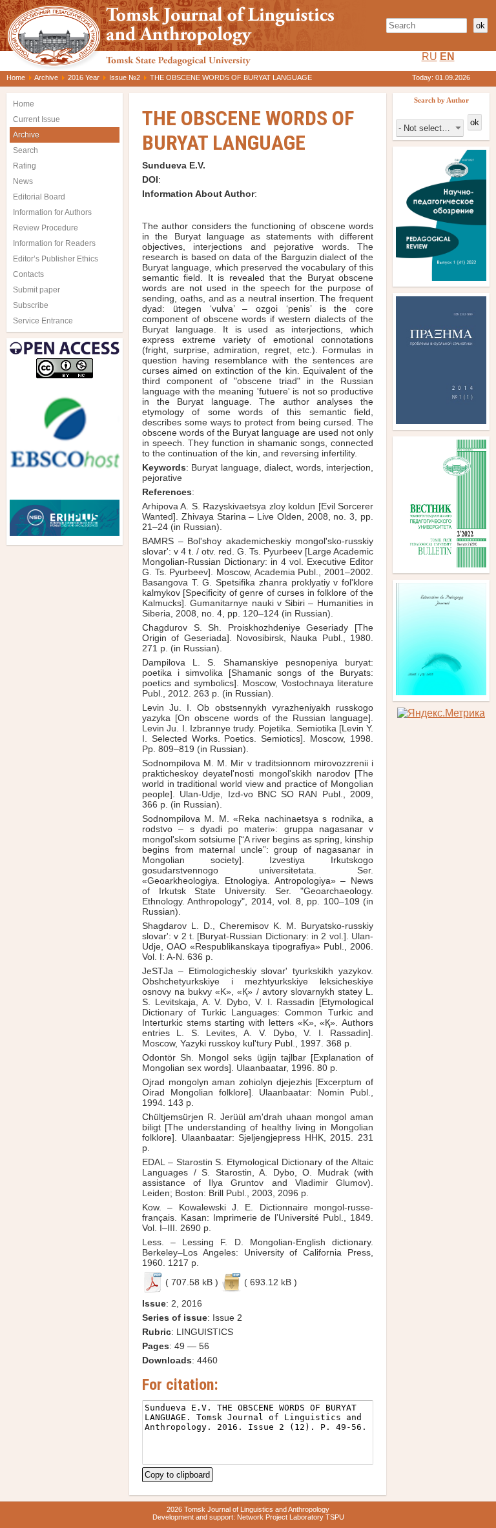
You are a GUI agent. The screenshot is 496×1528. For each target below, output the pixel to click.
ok (480, 25)
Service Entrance (43, 320)
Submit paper (36, 289)
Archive (46, 77)
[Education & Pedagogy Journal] (441, 691)
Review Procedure (45, 227)
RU (429, 56)
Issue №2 (124, 77)
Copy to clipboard (177, 1473)
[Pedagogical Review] (441, 277)
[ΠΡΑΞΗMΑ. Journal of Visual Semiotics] (441, 420)
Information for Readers (54, 243)
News (23, 181)
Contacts (28, 274)
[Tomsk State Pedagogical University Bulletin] (441, 563)
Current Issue (36, 119)
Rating (24, 165)
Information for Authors (52, 212)
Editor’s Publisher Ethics (55, 258)
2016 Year (83, 77)
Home (15, 77)
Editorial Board (39, 196)
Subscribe (30, 305)
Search (25, 150)
